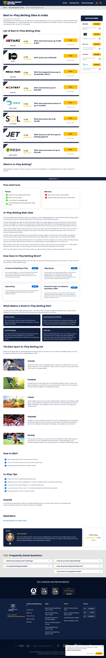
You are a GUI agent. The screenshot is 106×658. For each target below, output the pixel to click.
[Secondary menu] (97, 3)
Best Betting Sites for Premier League (51, 618)
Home (65, 3)
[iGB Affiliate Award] (34, 591)
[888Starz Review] (99, 28)
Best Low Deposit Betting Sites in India (71, 614)
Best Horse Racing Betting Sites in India (53, 609)
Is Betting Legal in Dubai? (71, 618)
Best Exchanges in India (71, 621)
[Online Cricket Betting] (12, 3)
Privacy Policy (30, 619)
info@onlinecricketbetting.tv (16, 616)
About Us (29, 613)
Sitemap (29, 622)
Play (70, 40)
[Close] (102, 647)
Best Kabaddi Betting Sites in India (51, 628)
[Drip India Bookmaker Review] (99, 69)
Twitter (92, 612)
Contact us (29, 610)
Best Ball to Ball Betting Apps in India (52, 633)
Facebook (91, 608)
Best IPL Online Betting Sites (71, 609)
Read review (70, 44)
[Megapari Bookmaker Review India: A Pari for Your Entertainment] (99, 48)
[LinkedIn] (10, 544)
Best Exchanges (87, 3)
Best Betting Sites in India (16, 7)
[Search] (101, 3)
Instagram (91, 616)
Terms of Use (30, 616)
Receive (96, 24)
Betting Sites (74, 3)
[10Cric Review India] (99, 38)
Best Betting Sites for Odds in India (14, 521)
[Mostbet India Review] (99, 59)
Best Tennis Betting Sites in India (52, 623)
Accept (99, 653)
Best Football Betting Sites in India (51, 614)
